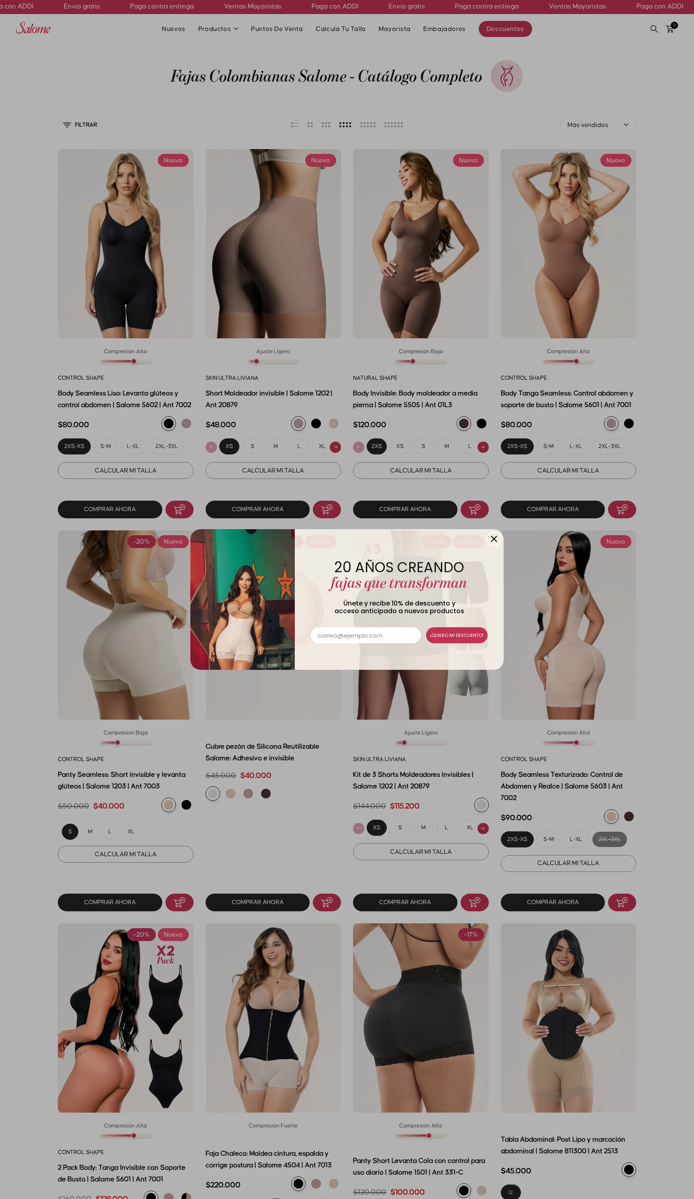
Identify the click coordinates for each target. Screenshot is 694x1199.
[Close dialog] (494, 538)
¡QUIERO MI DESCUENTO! (457, 635)
